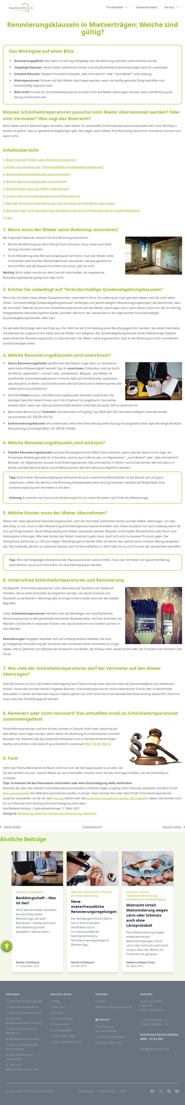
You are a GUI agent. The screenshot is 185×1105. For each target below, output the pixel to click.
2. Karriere (58, 1007)
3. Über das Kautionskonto (24, 1013)
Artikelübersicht (92, 827)
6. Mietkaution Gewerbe (22, 1039)
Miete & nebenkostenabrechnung (58, 813)
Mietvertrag (26, 813)
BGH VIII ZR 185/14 (98, 744)
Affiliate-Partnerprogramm (113, 1007)
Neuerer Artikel (172, 827)
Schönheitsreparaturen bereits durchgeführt (117, 798)
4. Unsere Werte (62, 1019)
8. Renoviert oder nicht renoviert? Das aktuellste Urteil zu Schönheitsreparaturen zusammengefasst (71, 211)
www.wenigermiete (16, 793)
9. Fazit (7, 218)
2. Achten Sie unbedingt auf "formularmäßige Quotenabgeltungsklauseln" (53, 167)
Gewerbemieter (146, 7)
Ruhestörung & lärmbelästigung (146, 899)
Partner (100, 1001)
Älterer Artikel (12, 827)
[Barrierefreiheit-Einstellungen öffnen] (7, 946)
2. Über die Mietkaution (22, 1007)
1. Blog (55, 1001)
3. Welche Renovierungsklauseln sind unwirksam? (37, 174)
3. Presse (57, 1013)
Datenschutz (107, 1091)
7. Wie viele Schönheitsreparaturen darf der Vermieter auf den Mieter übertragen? (59, 203)
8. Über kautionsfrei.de (66, 1042)
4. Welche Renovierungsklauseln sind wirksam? (35, 182)
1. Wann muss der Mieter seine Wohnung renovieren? (39, 160)
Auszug (58, 798)
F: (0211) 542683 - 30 (153, 1024)
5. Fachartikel (60, 1024)
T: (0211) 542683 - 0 (153, 1020)
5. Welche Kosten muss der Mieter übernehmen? (36, 189)
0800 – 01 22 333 (151, 1039)
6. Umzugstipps (61, 1030)
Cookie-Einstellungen (109, 1037)
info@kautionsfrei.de (154, 1049)
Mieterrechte (92, 892)
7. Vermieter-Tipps (63, 1036)
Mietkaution (36, 892)
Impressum (86, 1091)
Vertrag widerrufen (108, 1042)
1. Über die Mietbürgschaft (24, 1001)
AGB (123, 1091)
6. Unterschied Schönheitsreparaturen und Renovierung (41, 196)
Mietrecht (89, 813)
